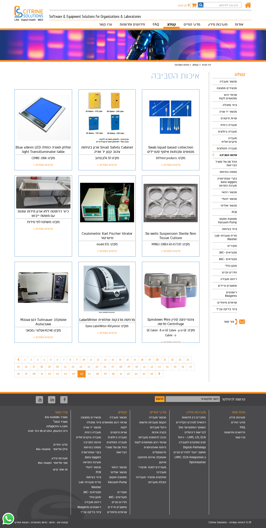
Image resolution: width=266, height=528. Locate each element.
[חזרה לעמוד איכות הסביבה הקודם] (18, 359)
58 (97, 374)
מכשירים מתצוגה (227, 88)
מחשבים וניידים (227, 285)
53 (57, 374)
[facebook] (64, 399)
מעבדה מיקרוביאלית (229, 140)
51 (42, 374)
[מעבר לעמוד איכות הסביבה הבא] (159, 373)
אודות (239, 24)
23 (180, 359)
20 (157, 359)
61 (121, 374)
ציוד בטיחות (229, 229)
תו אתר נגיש (60, 469)
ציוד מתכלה (230, 105)
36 (104, 366)
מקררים (232, 246)
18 (142, 359)
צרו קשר (105, 24)
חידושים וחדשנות (132, 24)
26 (26, 366)
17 (135, 359)
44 (167, 366)
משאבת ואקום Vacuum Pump (227, 220)
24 (188, 359)
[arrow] (259, 523)
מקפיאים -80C (228, 259)
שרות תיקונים (229, 118)
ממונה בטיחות (228, 172)
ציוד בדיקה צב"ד (226, 309)
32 (72, 366)
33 (80, 366)
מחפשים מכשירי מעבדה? (151, 477)
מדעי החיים (192, 24)
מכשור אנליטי (228, 205)
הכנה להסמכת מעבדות (152, 437)
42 (151, 366)
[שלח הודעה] (7, 518)
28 (41, 366)
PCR (234, 212)
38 (120, 366)
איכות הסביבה (228, 155)
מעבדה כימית (228, 125)
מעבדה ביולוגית (227, 131)
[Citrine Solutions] (32, 12)
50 (34, 374)
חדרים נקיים (229, 272)
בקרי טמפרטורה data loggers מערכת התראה (227, 182)
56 (81, 374)
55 (73, 374)
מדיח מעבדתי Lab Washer (226, 237)
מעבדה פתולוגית (227, 148)
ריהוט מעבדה (228, 279)
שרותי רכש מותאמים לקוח (228, 96)
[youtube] (39, 399)
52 (49, 374)
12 (98, 359)
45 (175, 366)
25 (18, 366)
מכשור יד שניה (228, 111)
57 (89, 374)
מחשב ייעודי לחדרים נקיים (190, 452)
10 (84, 359)
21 (165, 359)
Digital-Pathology (194, 447)
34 (88, 366)
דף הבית (206, 64)
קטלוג (171, 24)
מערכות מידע (217, 24)
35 (96, 366)
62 (128, 374)
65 (151, 374)
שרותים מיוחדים (227, 302)
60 (113, 374)
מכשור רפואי (229, 192)
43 (159, 366)
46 (183, 366)
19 (150, 359)
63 (136, 374)
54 (65, 374)
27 (34, 366)
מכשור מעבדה (228, 81)
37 (112, 366)
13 (105, 359)
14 (113, 359)
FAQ (156, 24)
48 (18, 374)
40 (136, 366)
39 (128, 366)
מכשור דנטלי (229, 199)
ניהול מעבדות (158, 427)
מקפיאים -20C (228, 252)
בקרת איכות (159, 432)
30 (57, 366)
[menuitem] (224, 81)
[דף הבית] (248, 5)
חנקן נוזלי (231, 266)
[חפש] (200, 4)
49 (26, 374)
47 (190, 366)
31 (65, 366)
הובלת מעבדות (157, 482)
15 (120, 359)
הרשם (159, 399)
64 (144, 374)
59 (105, 374)
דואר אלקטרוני (210, 399)
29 (49, 366)
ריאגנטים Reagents (231, 294)
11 (91, 359)
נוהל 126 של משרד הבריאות (226, 163)
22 (172, 359)
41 (144, 366)
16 (128, 359)
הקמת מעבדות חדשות (152, 422)
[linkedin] (51, 399)
